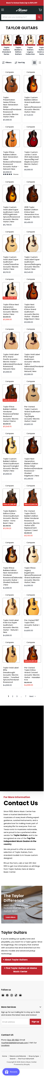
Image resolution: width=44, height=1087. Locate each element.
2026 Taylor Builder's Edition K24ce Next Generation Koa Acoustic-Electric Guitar (32, 213)
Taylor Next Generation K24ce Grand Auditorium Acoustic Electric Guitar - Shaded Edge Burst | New (31, 311)
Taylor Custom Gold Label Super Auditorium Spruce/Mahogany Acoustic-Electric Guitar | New (32, 263)
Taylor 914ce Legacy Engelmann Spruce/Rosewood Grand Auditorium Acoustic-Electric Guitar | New (32, 575)
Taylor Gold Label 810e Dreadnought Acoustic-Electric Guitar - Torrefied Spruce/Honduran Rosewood (11, 674)
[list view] (39, 62)
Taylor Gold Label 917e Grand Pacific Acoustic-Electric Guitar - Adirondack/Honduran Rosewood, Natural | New (13, 361)
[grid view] (34, 62)
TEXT (17, 877)
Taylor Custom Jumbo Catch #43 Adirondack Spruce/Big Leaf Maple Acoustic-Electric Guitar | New (31, 159)
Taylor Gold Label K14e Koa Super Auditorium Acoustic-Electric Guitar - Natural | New (11, 626)
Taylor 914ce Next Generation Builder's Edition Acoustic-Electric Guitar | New (11, 309)
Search (13, 1059)
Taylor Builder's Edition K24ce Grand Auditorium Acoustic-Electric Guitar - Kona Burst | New (11, 517)
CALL (8, 877)
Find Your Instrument (26, 1059)
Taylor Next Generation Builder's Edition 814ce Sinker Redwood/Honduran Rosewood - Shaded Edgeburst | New (33, 467)
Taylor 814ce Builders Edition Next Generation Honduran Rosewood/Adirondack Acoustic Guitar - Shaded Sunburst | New (13, 576)
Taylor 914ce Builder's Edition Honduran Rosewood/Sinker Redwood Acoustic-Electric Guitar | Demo (11, 413)
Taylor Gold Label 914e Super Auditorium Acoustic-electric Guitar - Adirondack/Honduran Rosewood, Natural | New (34, 363)
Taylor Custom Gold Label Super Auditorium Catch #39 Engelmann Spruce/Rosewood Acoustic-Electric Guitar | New (11, 214)
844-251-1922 (13, 1040)
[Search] (39, 17)
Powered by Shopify (22, 1064)
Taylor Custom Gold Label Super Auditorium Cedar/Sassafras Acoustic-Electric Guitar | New (11, 263)
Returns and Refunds (18, 1056)
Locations (5, 1045)
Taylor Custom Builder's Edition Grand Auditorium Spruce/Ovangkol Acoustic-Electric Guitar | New (11, 464)
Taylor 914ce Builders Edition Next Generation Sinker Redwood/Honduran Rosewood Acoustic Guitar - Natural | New (12, 160)
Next (31, 696)
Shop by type (34, 1056)
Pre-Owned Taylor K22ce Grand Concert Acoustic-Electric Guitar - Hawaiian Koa (32, 673)
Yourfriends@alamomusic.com (14, 1042)
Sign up (35, 1021)
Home (4, 1056)
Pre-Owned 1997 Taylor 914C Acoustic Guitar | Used (31, 624)
